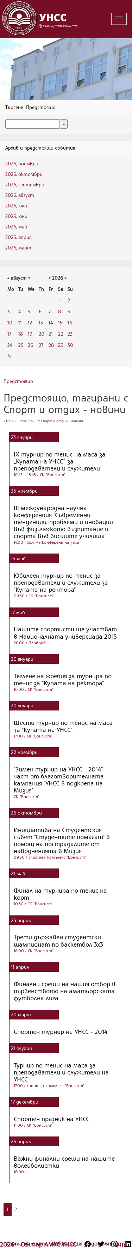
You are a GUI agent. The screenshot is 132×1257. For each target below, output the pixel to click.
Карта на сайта (27, 1243)
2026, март (18, 247)
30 (70, 345)
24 (9, 345)
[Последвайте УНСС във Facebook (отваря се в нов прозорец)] (87, 1244)
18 (20, 334)
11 (20, 322)
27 (41, 345)
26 (30, 345)
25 (21, 345)
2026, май (16, 226)
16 (70, 322)
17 (9, 334)
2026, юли (16, 205)
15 (60, 322)
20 (41, 334)
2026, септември (24, 184)
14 (51, 322)
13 (41, 322)
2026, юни (16, 216)
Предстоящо (18, 381)
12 (30, 322)
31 (9, 356)
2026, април (18, 237)
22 (60, 334)
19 (30, 334)
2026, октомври (24, 174)
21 (51, 334)
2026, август (19, 195)
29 (60, 345)
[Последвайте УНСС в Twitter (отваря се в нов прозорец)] (101, 1244)
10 (9, 322)
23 (70, 334)
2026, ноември (21, 163)
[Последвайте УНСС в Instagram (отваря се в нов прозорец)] (114, 1244)
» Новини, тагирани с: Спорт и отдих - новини (43, 421)
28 (51, 345)
